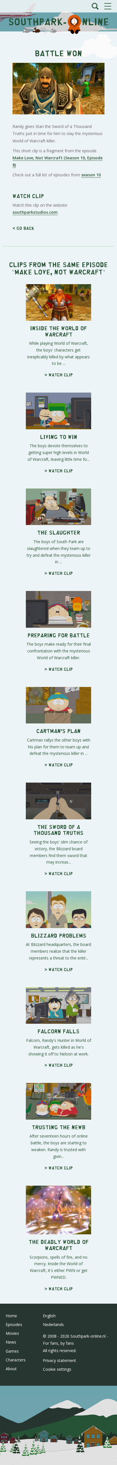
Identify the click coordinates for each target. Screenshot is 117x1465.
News (11, 1342)
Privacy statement (59, 1360)
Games (12, 1351)
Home (11, 1315)
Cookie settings (57, 1369)
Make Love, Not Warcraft (58, 271)
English (49, 1315)
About (11, 1368)
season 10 (91, 174)
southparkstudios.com (35, 212)
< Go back (23, 228)
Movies (12, 1333)
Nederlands (53, 1324)
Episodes (14, 1324)
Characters (16, 1360)
